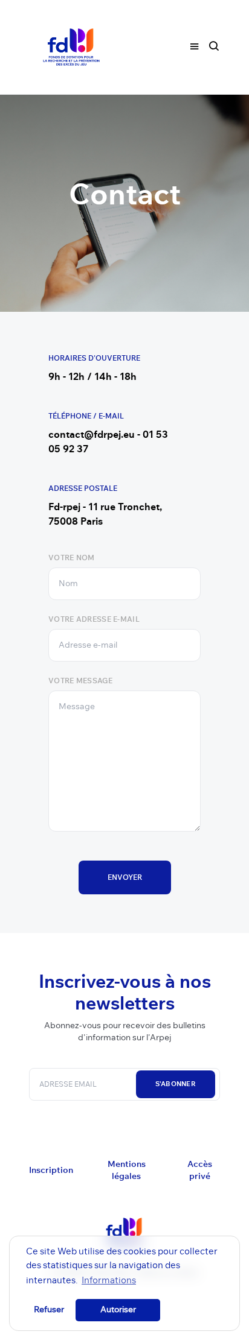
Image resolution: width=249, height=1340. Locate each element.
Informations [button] (109, 1280)
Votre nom (71, 557)
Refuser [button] (49, 1310)
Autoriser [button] (118, 1310)
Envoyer (125, 877)
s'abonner (175, 1084)
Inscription (51, 1170)
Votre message (80, 680)
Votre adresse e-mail (94, 619)
